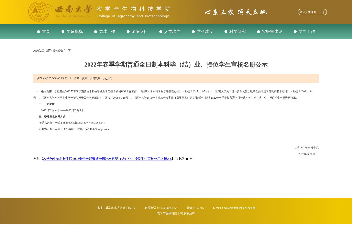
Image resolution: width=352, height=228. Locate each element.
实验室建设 (272, 31)
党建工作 (107, 31)
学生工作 (307, 31)
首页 (46, 31)
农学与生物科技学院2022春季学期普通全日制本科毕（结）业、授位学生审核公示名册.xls (107, 159)
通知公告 (58, 50)
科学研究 (237, 31)
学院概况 (74, 31)
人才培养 (172, 31)
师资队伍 (140, 31)
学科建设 (205, 31)
